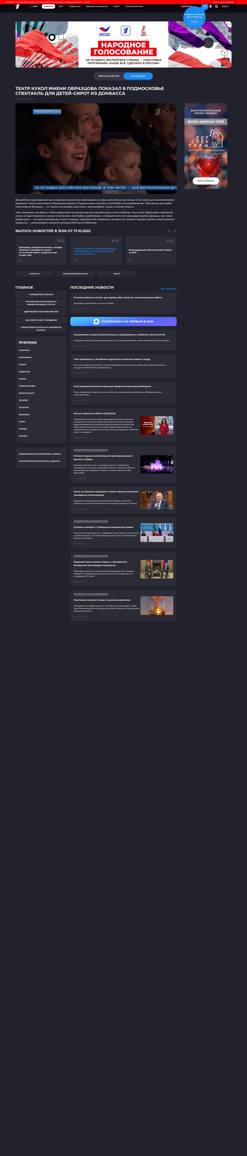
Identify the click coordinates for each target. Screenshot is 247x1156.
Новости (48, 6)
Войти (225, 6)
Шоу (61, 6)
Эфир (35, 6)
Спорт (116, 6)
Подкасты (74, 6)
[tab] (109, 76)
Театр (117, 274)
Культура (34, 274)
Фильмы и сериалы (96, 6)
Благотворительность (75, 274)
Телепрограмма (134, 6)
